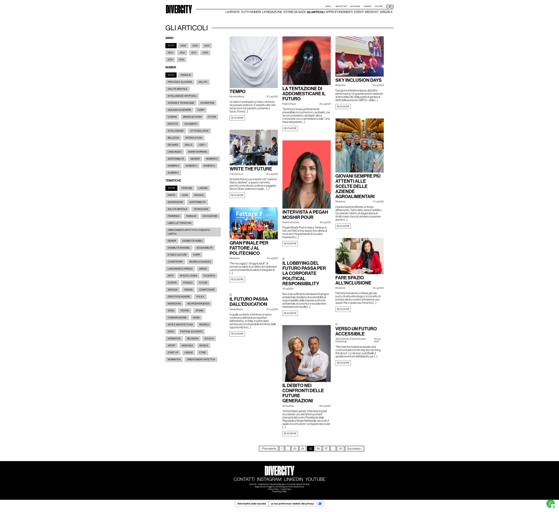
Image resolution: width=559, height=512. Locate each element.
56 (318, 448)
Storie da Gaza (294, 12)
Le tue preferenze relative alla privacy (292, 503)
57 (326, 448)
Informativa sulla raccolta (251, 503)
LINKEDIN (293, 479)
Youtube (379, 6)
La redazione (272, 12)
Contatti (244, 479)
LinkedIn (367, 6)
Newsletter (341, 6)
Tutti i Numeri (251, 12)
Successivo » (354, 448)
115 (340, 448)
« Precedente (268, 448)
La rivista (232, 12)
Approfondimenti (339, 12)
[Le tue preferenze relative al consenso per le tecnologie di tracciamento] (554, 507)
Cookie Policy (285, 489)
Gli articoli (316, 12)
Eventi (359, 12)
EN (392, 6)
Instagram (355, 6)
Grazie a (386, 12)
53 (294, 448)
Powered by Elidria (279, 491)
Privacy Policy (273, 489)
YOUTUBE (315, 479)
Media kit (372, 12)
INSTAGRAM (269, 479)
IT (388, 6)
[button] (171, 45)
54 (302, 448)
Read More (237, 118)
